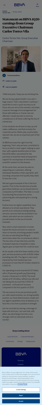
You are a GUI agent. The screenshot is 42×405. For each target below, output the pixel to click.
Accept (21, 401)
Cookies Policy (22, 384)
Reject (21, 395)
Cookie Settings (21, 389)
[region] (21, 386)
